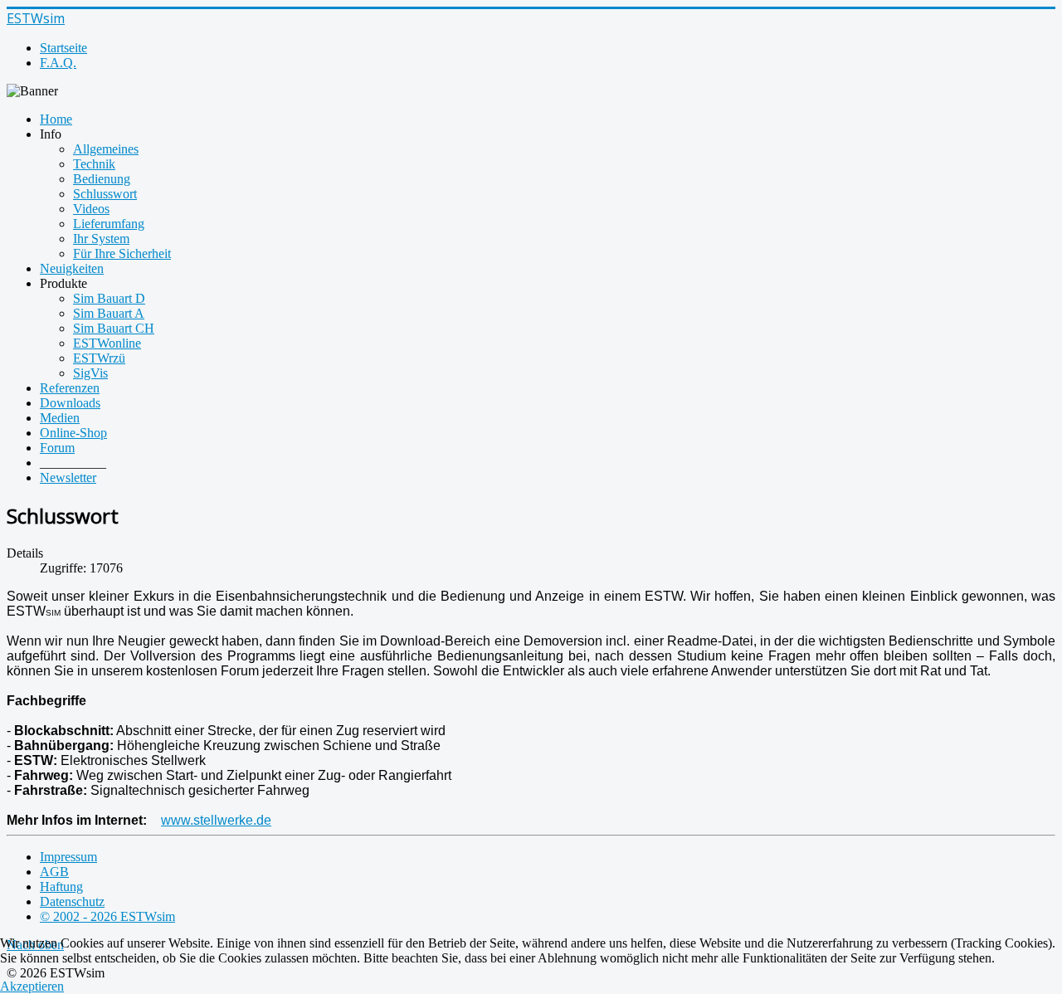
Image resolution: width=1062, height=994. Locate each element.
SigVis (90, 373)
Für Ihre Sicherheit (122, 253)
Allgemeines (106, 149)
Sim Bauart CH (113, 328)
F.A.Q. (58, 63)
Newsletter (68, 477)
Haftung (61, 886)
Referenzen (70, 388)
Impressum (68, 857)
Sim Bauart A (108, 313)
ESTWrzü (99, 358)
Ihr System (101, 238)
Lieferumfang (108, 224)
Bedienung (101, 179)
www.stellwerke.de (216, 820)
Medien (60, 418)
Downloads (70, 403)
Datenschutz (72, 901)
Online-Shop (73, 433)
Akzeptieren (32, 986)
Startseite (63, 48)
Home (56, 119)
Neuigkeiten (72, 268)
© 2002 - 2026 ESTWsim (107, 916)
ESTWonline (107, 343)
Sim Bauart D (109, 298)
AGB (54, 872)
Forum (57, 448)
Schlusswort (105, 194)
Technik (94, 164)
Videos (91, 209)
